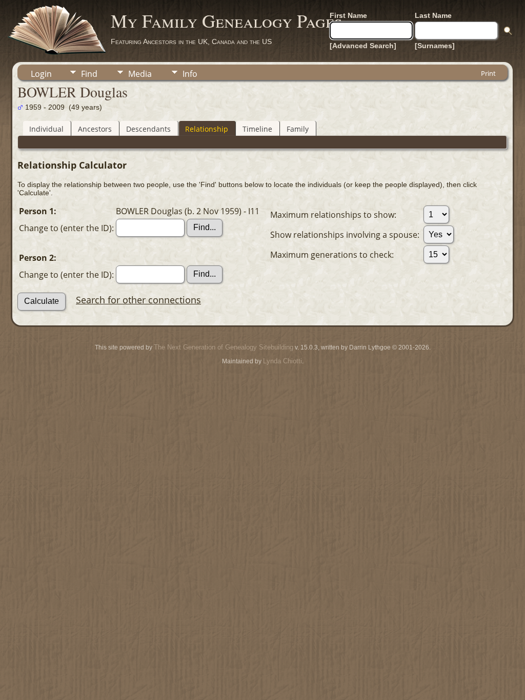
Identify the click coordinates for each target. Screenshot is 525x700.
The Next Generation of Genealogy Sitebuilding (223, 347)
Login (41, 73)
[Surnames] (435, 46)
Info (190, 73)
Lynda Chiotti (282, 361)
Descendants (148, 129)
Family (298, 129)
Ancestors (95, 129)
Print (488, 73)
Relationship (206, 129)
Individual (46, 129)
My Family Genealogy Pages (226, 20)
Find (89, 73)
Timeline (257, 129)
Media (140, 73)
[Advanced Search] (363, 46)
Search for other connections (138, 300)
